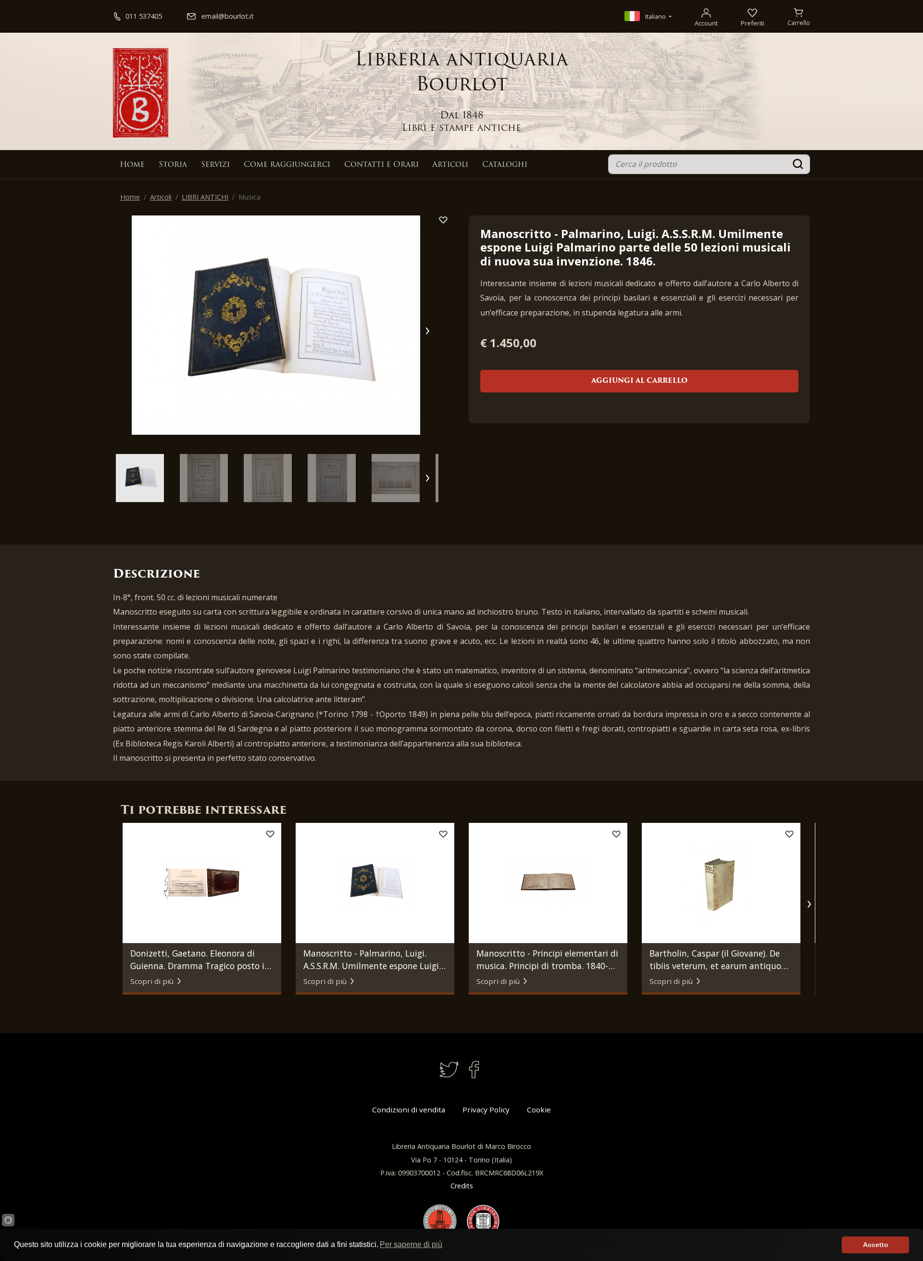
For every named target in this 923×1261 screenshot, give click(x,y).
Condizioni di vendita (408, 1109)
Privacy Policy (486, 1109)
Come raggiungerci (287, 165)
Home (132, 165)
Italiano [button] (655, 16)
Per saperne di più (411, 1244)
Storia (173, 165)
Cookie (539, 1109)
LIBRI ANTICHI (205, 197)
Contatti (381, 165)
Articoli (450, 165)
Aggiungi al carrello (639, 381)
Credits (461, 1185)
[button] (427, 330)
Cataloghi (504, 165)
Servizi (215, 165)
